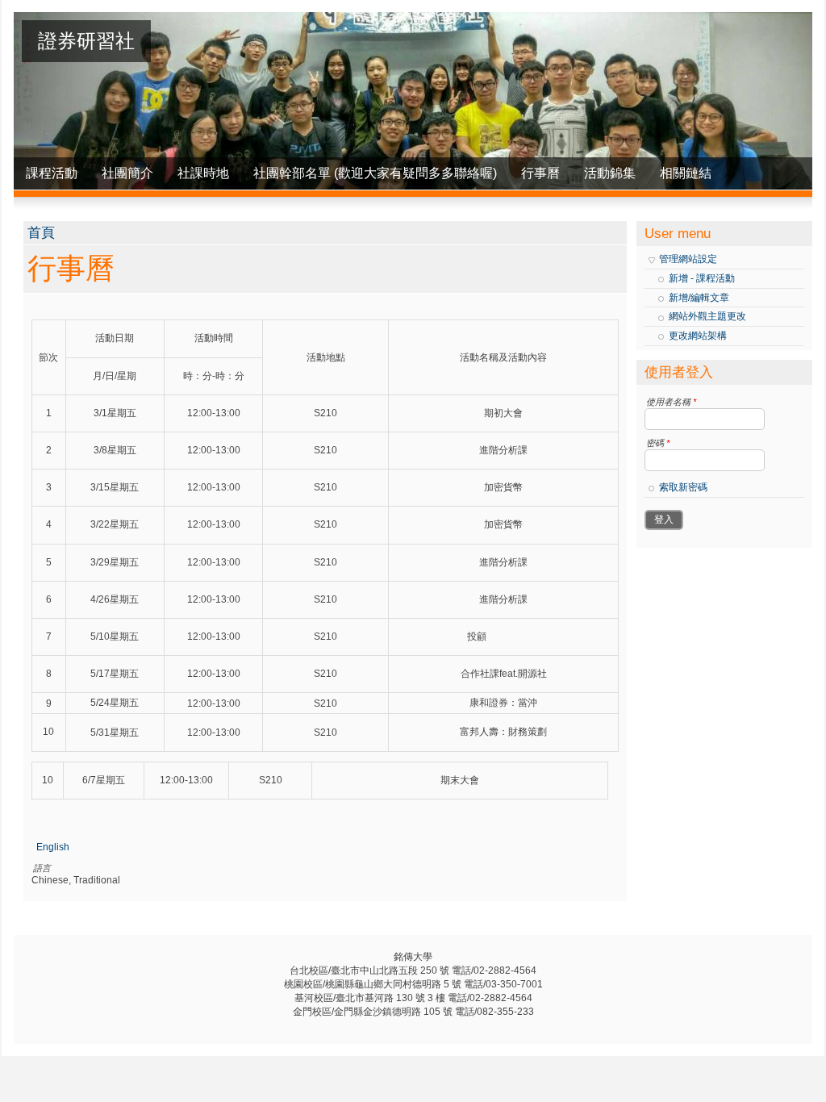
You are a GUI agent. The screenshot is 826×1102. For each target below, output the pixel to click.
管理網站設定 (688, 259)
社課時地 (203, 173)
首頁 (41, 232)
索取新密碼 (683, 487)
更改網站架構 (698, 335)
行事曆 (540, 173)
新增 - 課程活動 (702, 278)
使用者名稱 (671, 402)
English (52, 847)
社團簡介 (127, 173)
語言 (42, 868)
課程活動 (51, 173)
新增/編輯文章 (699, 297)
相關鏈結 (685, 173)
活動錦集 (610, 173)
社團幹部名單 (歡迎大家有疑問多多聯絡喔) (375, 173)
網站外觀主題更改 (707, 316)
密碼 (658, 443)
